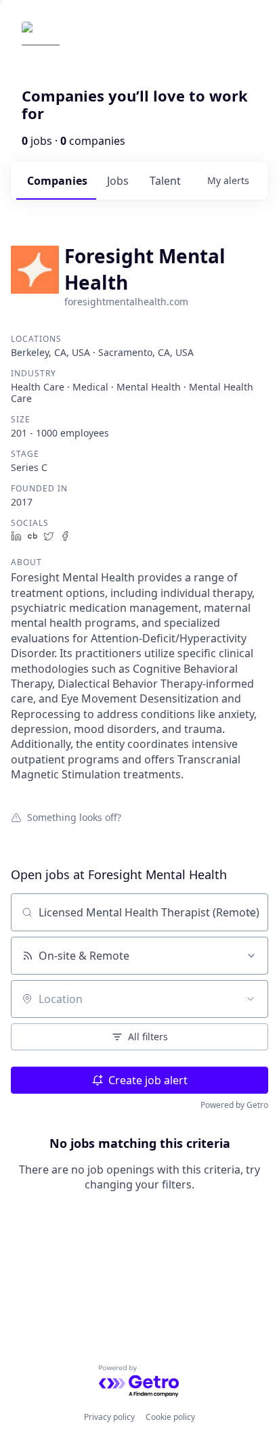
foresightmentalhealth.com (126, 301)
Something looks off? (74, 817)
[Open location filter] (250, 999)
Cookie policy (170, 1417)
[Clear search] (250, 912)
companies (57, 180)
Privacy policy (109, 1417)
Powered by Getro (234, 1105)
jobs (118, 180)
